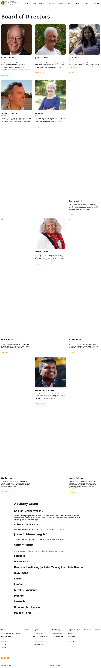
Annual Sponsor (72, 633)
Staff (2, 639)
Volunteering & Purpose (39, 644)
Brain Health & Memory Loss (40, 636)
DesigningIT (58, 665)
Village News (4, 644)
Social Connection (37, 639)
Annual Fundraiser (72, 639)
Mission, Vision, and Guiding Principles (11, 633)
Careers (3, 650)
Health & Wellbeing (38, 633)
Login (98, 3)
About (26, 3)
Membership (51, 3)
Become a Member (57, 633)
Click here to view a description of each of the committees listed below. (38, 551)
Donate (86, 3)
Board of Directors (6, 636)
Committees (4, 641)
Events (34, 3)
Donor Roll (71, 641)
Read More (4, 75)
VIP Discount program (58, 636)
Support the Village (65, 3)
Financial (3, 647)
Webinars (3, 653)
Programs (41, 3)
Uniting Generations (38, 641)
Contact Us (78, 3)
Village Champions (72, 636)
